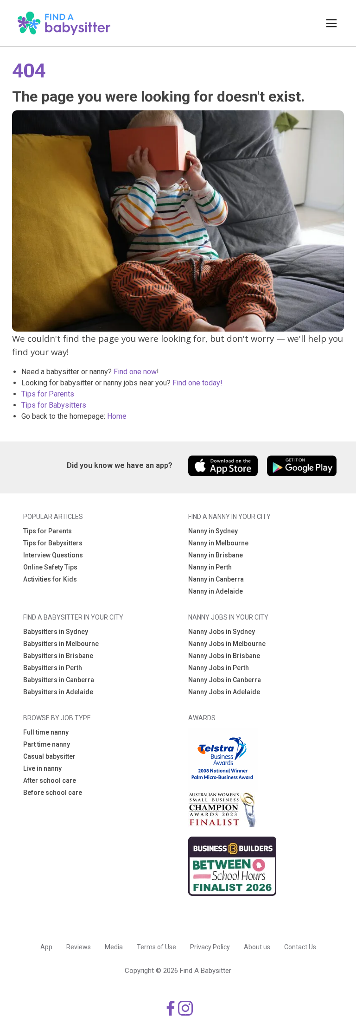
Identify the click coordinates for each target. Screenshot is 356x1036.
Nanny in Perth (210, 567)
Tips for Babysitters (53, 405)
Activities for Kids (50, 579)
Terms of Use (156, 947)
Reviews (78, 947)
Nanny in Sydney (213, 531)
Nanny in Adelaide (215, 591)
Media (114, 947)
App (46, 947)
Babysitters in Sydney (55, 631)
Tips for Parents (47, 394)
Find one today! (197, 382)
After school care (49, 780)
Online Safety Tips (50, 567)
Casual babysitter (49, 756)
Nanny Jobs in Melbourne (227, 643)
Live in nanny (42, 768)
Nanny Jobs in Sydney (221, 631)
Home (117, 416)
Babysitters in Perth (52, 667)
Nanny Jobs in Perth (218, 667)
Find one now (135, 371)
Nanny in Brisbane (215, 555)
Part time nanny (46, 744)
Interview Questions (53, 555)
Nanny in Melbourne (218, 543)
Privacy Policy (210, 947)
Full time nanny (46, 732)
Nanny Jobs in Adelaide (224, 692)
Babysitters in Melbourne (61, 643)
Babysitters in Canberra (58, 680)
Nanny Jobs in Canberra (224, 680)
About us (257, 947)
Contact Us (300, 947)
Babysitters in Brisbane (58, 655)
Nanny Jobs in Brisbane (224, 655)
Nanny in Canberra (216, 579)
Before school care (52, 792)
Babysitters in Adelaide (58, 692)
